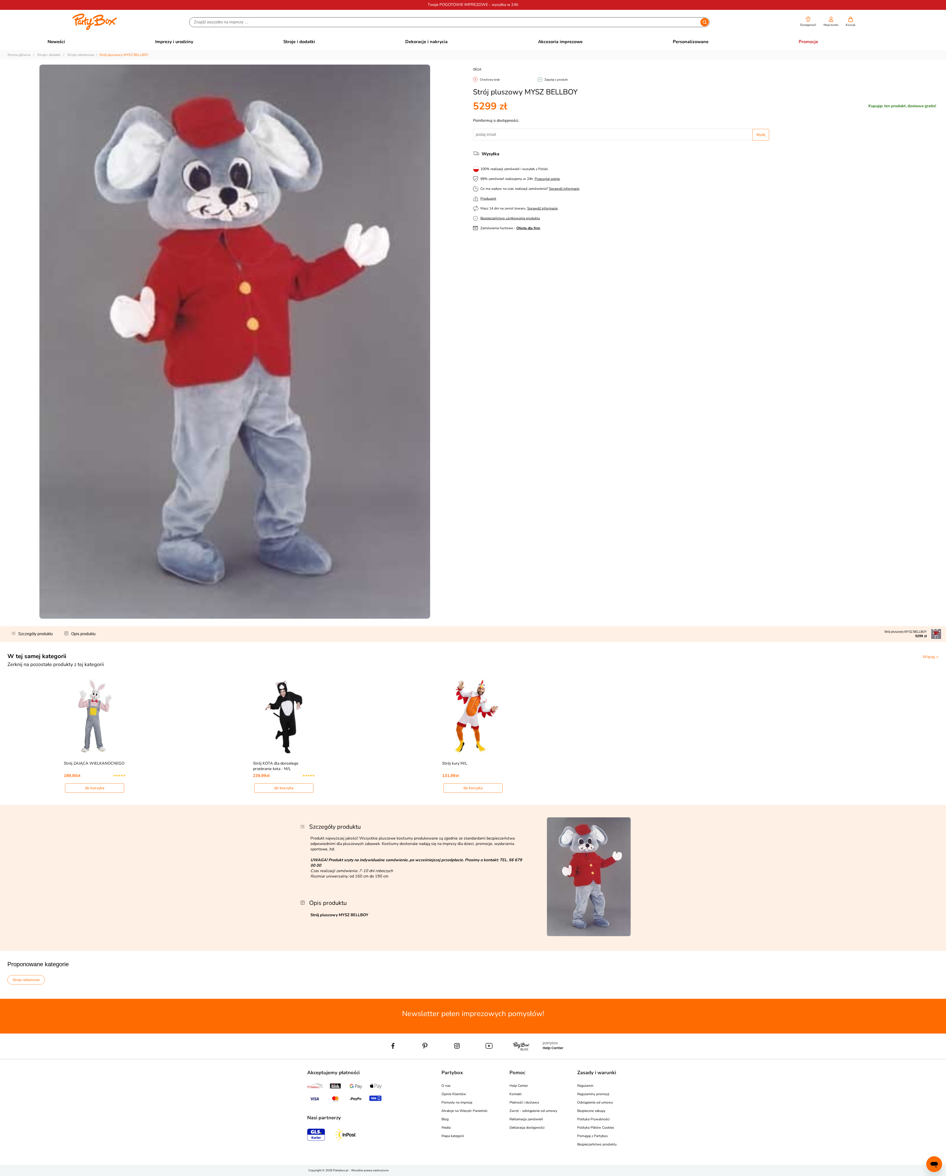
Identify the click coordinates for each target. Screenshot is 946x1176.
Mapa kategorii (452, 1136)
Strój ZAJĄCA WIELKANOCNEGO (94, 763)
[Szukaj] (704, 22)
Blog (445, 1119)
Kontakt (515, 1094)
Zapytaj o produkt (556, 80)
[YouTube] (489, 1057)
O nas (446, 1085)
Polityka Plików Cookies (595, 1127)
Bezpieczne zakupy (591, 1110)
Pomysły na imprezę (456, 1102)
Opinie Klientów (453, 1094)
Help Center (518, 1085)
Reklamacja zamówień (526, 1119)
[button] (808, 21)
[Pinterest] (425, 1057)
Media (446, 1127)
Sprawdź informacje (564, 188)
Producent (488, 198)
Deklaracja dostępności (526, 1127)
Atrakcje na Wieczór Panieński (464, 1110)
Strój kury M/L (454, 763)
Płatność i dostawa (524, 1102)
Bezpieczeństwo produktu (597, 1144)
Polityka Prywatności (593, 1119)
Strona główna (18, 55)
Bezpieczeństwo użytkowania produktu (510, 218)
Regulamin (585, 1085)
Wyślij (760, 135)
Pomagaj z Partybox (592, 1136)
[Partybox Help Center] (553, 1057)
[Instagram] (457, 1057)
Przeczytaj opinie (547, 178)
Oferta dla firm (528, 228)
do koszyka (94, 788)
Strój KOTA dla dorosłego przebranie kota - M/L (275, 766)
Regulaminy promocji (593, 1094)
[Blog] (521, 1057)
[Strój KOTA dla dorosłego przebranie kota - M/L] (284, 716)
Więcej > (931, 657)
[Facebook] (393, 1057)
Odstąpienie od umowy (595, 1102)
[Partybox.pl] (94, 29)
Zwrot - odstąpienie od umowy (533, 1110)
